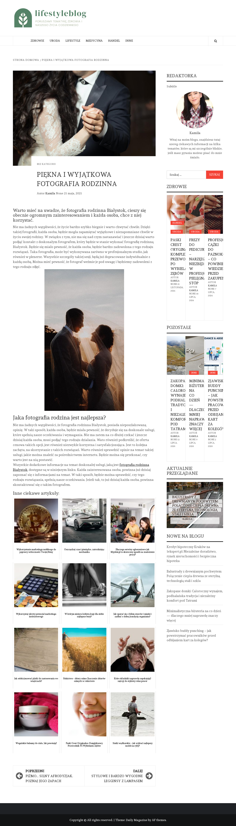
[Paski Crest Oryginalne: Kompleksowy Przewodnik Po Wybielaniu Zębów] (176, 214)
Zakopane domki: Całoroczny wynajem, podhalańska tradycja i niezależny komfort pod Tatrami (184, 405)
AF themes (159, 820)
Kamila (50, 193)
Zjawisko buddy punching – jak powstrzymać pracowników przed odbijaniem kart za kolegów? (191, 635)
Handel (114, 40)
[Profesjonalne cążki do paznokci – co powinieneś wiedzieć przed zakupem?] (213, 214)
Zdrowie (37, 40)
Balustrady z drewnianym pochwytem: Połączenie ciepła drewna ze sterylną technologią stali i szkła (195, 505)
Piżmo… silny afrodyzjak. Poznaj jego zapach (49, 776)
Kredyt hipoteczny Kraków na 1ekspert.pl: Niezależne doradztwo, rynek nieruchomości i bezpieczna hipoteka (191, 554)
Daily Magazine (136, 820)
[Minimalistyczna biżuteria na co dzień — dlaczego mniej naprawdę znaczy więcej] (194, 355)
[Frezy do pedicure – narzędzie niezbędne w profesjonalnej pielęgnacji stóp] (194, 214)
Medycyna (94, 40)
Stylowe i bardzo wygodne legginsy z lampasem (117, 776)
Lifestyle (72, 40)
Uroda (55, 40)
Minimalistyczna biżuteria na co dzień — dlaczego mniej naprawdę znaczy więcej (194, 615)
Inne (129, 40)
